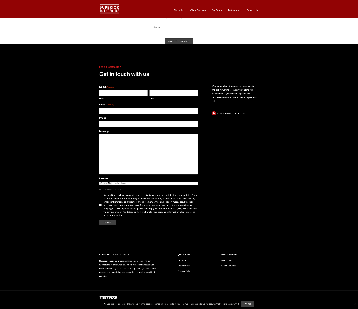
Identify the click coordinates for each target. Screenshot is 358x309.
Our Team (217, 10)
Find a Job (179, 10)
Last (151, 98)
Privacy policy (114, 215)
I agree (247, 304)
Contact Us (252, 10)
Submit (107, 222)
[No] (354, 304)
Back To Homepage (179, 41)
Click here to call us (231, 113)
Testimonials (234, 10)
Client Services (198, 10)
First (101, 98)
